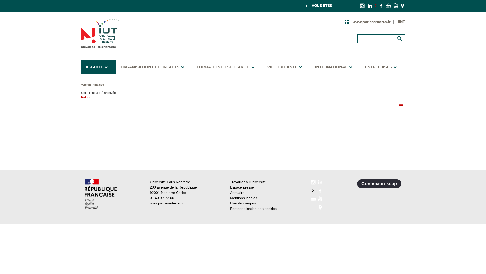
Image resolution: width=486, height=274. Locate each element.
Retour (85, 97)
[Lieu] (402, 5)
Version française (92, 84)
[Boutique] (388, 5)
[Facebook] (381, 5)
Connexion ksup (379, 183)
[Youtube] (396, 5)
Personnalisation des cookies (253, 209)
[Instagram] (362, 5)
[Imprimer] (401, 106)
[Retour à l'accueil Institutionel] (101, 194)
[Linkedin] (370, 5)
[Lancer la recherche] (400, 38)
